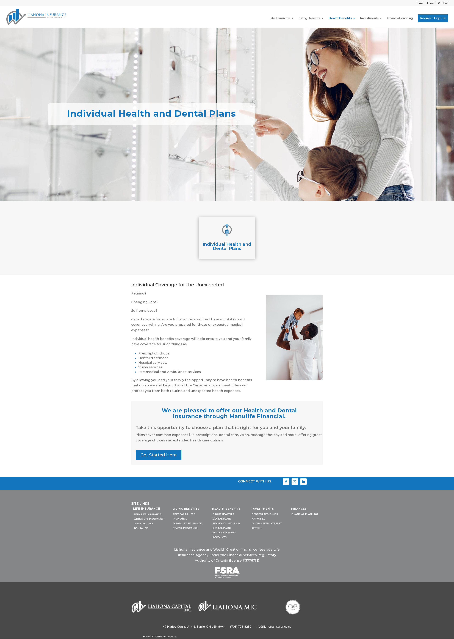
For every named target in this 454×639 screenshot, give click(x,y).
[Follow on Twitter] (295, 481)
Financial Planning (400, 18)
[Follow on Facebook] (286, 481)
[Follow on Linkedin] (303, 481)
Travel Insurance (185, 527)
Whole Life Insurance (148, 518)
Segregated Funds (265, 514)
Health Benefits (340, 18)
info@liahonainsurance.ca (273, 626)
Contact (443, 3)
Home (419, 3)
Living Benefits (309, 18)
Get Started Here (158, 454)
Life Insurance (280, 18)
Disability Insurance (187, 523)
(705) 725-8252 (240, 626)
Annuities (258, 518)
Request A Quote (433, 18)
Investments (369, 18)
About (431, 3)
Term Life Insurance (147, 514)
